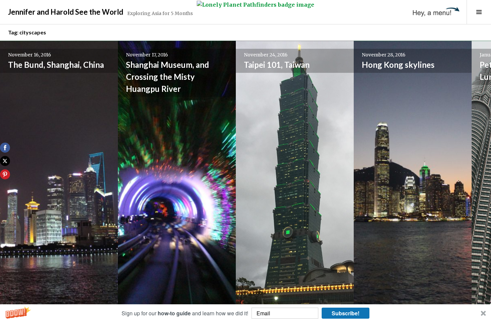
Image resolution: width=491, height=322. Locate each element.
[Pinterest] (5, 174)
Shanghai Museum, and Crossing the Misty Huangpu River (167, 77)
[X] (5, 161)
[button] (245, 313)
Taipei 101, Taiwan (277, 64)
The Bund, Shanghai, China (56, 64)
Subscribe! (345, 313)
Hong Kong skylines (398, 64)
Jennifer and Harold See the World (65, 11)
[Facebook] (5, 148)
